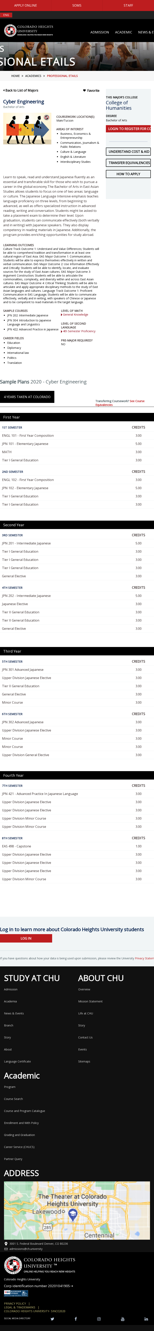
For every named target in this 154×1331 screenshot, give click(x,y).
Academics (33, 76)
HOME (15, 76)
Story (7, 1037)
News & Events (14, 1013)
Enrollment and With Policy (21, 1123)
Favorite (93, 90)
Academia (10, 1001)
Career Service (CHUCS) (19, 1147)
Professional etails (62, 76)
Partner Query (13, 1159)
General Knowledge (75, 314)
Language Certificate (17, 1061)
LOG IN (26, 938)
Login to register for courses (129, 129)
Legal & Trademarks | (21, 1307)
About (8, 1049)
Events (82, 1049)
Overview (84, 989)
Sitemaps (84, 1061)
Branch (8, 1025)
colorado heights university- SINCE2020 (34, 1311)
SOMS (76, 5)
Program (9, 1087)
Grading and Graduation (19, 1135)
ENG (6, 15)
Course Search (13, 1099)
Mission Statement (90, 1001)
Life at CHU (85, 1013)
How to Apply (128, 174)
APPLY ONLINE (25, 5)
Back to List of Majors (21, 90)
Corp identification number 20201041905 (37, 1286)
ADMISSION (99, 32)
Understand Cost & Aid (129, 151)
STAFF (128, 5)
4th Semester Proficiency (79, 331)
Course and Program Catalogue (24, 1111)
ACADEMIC (123, 32)
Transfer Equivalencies (129, 163)
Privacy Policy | (17, 1303)
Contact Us (85, 1037)
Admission (10, 989)
